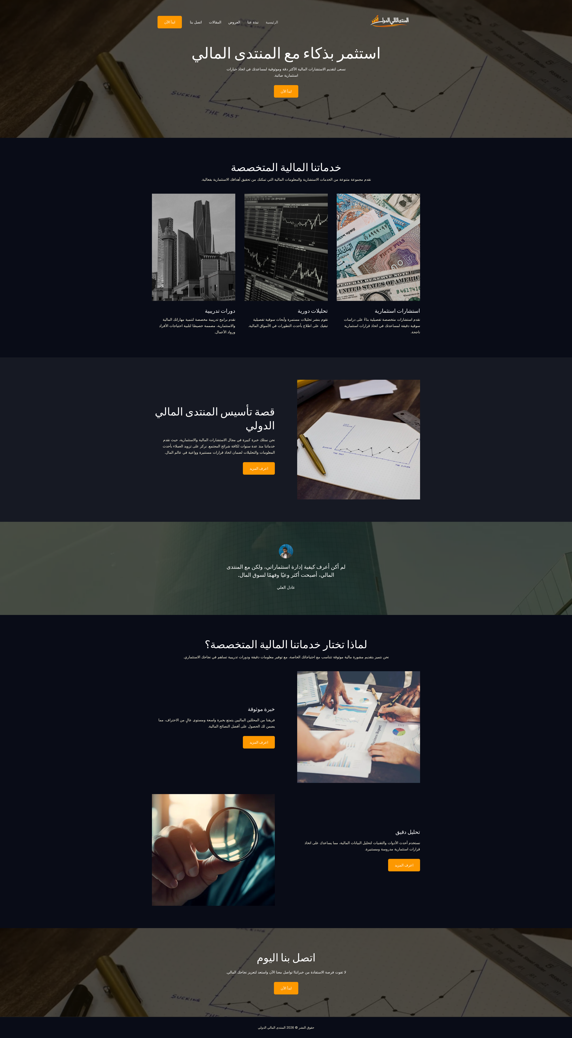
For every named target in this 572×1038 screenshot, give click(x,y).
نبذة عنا (253, 22)
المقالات (215, 22)
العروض (234, 22)
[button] (167, 22)
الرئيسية (272, 22)
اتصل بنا (196, 22)
